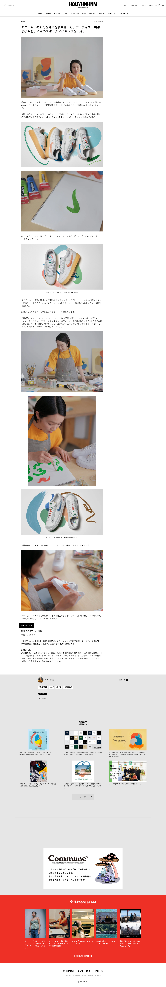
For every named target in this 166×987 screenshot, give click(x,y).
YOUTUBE (101, 13)
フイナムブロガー (36, 105)
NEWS (40, 13)
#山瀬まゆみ (67, 687)
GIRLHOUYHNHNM (83, 956)
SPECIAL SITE (112, 13)
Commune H (124, 13)
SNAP (84, 13)
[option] (35, 929)
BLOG (65, 13)
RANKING (92, 13)
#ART (51, 687)
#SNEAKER (43, 687)
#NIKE (58, 687)
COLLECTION (75, 13)
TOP (39, 698)
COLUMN (57, 13)
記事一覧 (122, 680)
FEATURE (48, 13)
